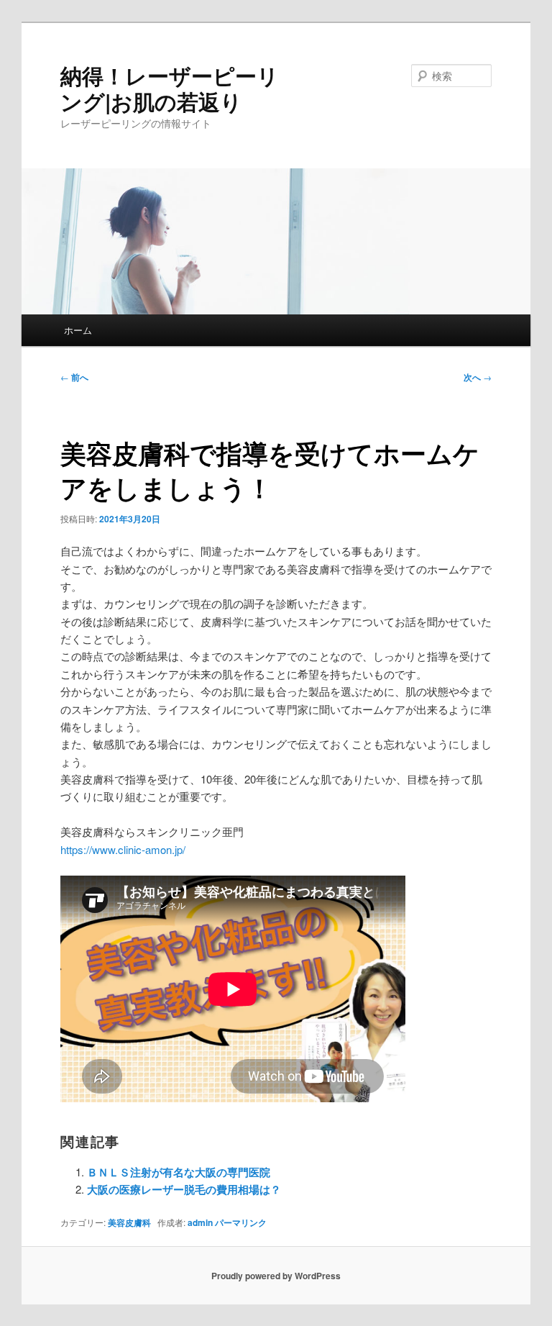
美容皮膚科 (129, 1222)
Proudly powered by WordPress (276, 1275)
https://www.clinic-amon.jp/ (122, 849)
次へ (478, 377)
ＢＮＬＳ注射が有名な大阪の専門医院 (178, 1172)
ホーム (78, 330)
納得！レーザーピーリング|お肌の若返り (169, 88)
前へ (74, 377)
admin (200, 1222)
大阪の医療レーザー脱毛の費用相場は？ (184, 1189)
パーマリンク (241, 1222)
